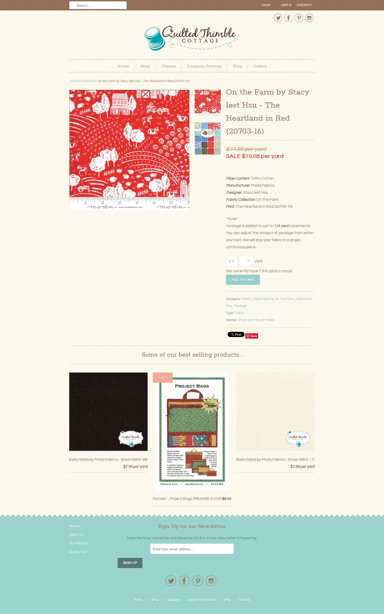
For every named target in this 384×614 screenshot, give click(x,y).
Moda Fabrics (263, 299)
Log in (265, 5)
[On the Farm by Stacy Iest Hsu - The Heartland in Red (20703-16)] (129, 209)
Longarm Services (204, 66)
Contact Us (77, 552)
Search (75, 526)
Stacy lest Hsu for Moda (256, 320)
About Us (76, 534)
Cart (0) (286, 5)
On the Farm (285, 299)
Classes (169, 66)
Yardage (240, 306)
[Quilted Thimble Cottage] (192, 39)
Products (87, 81)
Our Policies (78, 543)
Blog (237, 66)
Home (123, 66)
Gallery (260, 66)
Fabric (246, 299)
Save (254, 336)
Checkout (304, 5)
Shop (145, 66)
